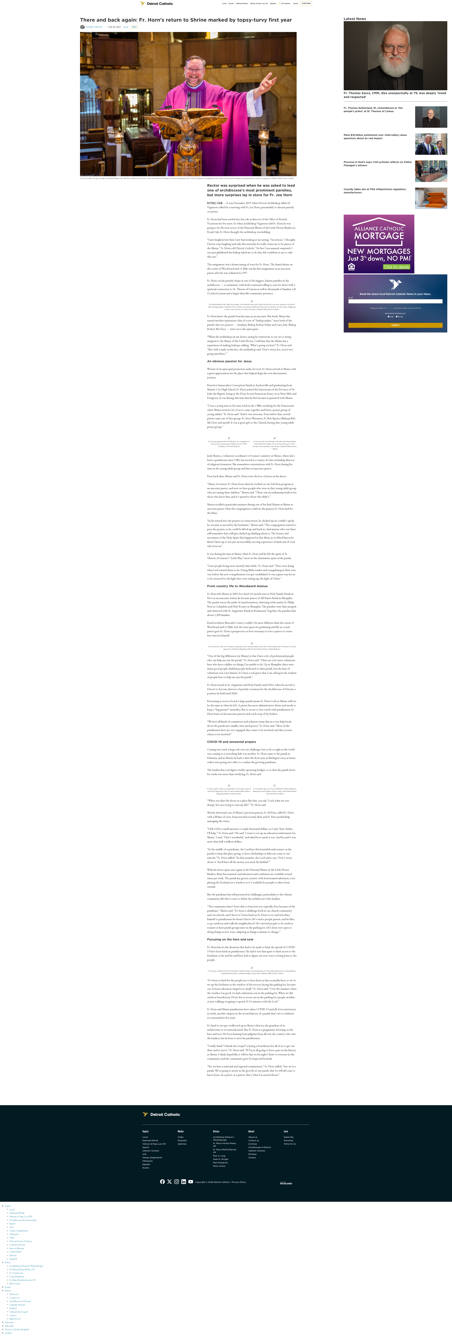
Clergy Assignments (152, 1157)
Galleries (182, 1144)
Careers (252, 1157)
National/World (242, 3)
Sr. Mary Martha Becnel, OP (224, 1151)
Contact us (253, 1140)
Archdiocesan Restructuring (22, 1220)
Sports (145, 1147)
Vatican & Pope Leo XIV (259, 3)
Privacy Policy (389, 308)
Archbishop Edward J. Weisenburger (224, 1138)
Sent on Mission (16, 1248)
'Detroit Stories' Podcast (20, 1241)
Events (231, 3)
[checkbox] (395, 316)
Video (181, 1137)
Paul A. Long (219, 1156)
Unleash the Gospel (18, 1311)
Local (224, 3)
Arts (144, 1154)
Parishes (252, 1154)
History (13, 1255)
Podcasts (182, 1140)
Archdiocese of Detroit (259, 1147)
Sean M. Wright (220, 1159)
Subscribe (306, 3)
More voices (14, 1283)
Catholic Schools (150, 1151)
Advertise (288, 1140)
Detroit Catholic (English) (17, 1329)
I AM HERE (15, 1251)
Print (134, 27)
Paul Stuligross (220, 1163)
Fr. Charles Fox (16, 1272)
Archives (252, 1144)
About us (252, 1137)
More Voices (219, 1166)
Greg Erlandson (16, 1276)
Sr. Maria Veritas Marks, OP (224, 1144)
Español (273, 3)
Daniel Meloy (94, 27)
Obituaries (147, 1161)
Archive (8, 1332)
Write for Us (290, 1144)
